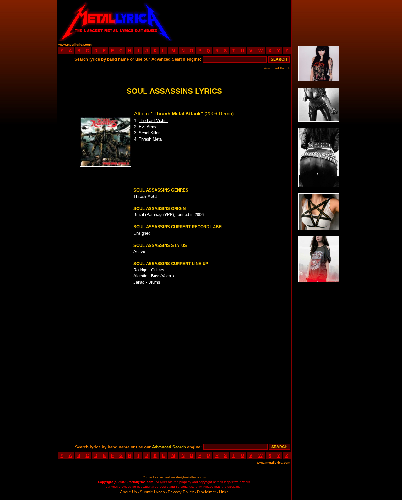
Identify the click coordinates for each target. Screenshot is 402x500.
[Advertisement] (233, 20)
